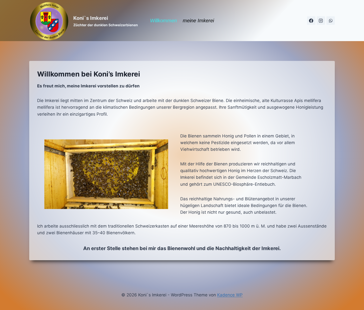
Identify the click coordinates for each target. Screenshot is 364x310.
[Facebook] (311, 20)
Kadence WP (230, 294)
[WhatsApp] (330, 20)
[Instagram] (321, 20)
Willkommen (163, 20)
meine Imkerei (198, 20)
